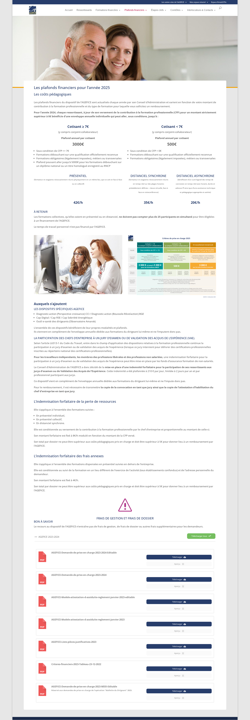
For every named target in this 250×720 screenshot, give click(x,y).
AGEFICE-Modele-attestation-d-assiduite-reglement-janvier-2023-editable (93, 597)
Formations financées (107, 10)
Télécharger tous (199, 536)
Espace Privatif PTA (218, 2)
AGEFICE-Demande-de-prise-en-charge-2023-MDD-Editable (84, 686)
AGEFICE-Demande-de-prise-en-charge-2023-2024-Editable (84, 552)
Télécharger (177, 557)
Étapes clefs (157, 10)
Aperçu (177, 564)
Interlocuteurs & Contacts (200, 10)
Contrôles (175, 10)
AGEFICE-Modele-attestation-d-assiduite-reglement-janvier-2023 (88, 619)
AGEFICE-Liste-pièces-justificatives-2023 (73, 641)
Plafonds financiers (134, 10)
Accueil (69, 10)
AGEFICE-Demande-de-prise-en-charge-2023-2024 (78, 575)
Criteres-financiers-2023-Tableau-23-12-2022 (76, 664)
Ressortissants (84, 10)
